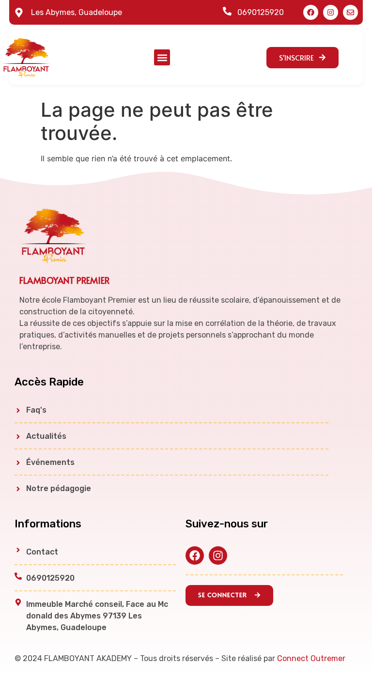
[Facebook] (310, 12)
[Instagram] (330, 12)
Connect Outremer (311, 658)
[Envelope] (350, 12)
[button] (162, 57)
